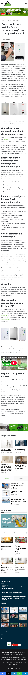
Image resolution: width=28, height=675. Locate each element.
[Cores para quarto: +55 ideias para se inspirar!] (23, 617)
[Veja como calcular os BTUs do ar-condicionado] (6, 493)
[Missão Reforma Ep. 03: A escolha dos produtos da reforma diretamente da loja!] (14, 625)
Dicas (7, 20)
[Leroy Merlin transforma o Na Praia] (7, 540)
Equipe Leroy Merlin (7, 37)
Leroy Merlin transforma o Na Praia (6, 546)
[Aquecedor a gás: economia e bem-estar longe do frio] (7, 444)
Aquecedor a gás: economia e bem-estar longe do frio (6, 450)
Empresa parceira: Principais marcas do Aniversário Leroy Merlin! (7, 568)
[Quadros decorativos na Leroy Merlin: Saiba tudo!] (21, 561)
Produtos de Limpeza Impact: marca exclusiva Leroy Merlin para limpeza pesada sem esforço (18, 500)
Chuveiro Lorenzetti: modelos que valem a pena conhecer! (20, 449)
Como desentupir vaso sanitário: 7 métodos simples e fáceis (17, 485)
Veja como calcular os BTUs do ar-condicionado (18, 492)
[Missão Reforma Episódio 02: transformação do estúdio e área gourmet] (23, 625)
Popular (7, 478)
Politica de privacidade (6, 631)
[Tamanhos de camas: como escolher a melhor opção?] (5, 618)
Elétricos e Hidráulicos (15, 20)
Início (4, 20)
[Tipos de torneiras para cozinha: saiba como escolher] (21, 460)
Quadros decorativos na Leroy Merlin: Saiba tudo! (20, 568)
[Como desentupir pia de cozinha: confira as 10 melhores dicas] (14, 616)
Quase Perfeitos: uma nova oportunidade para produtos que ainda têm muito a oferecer (20, 549)
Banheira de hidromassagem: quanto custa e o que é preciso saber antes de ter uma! (7, 467)
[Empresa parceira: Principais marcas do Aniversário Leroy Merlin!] (7, 561)
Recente (21, 478)
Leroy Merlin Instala (8, 139)
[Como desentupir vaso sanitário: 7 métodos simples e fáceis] (6, 486)
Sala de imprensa (5, 635)
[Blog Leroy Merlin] (8, 3)
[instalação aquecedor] (14, 60)
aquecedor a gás (5, 319)
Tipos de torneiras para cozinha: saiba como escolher (20, 466)
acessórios (4, 315)
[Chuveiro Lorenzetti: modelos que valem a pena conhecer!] (21, 443)
